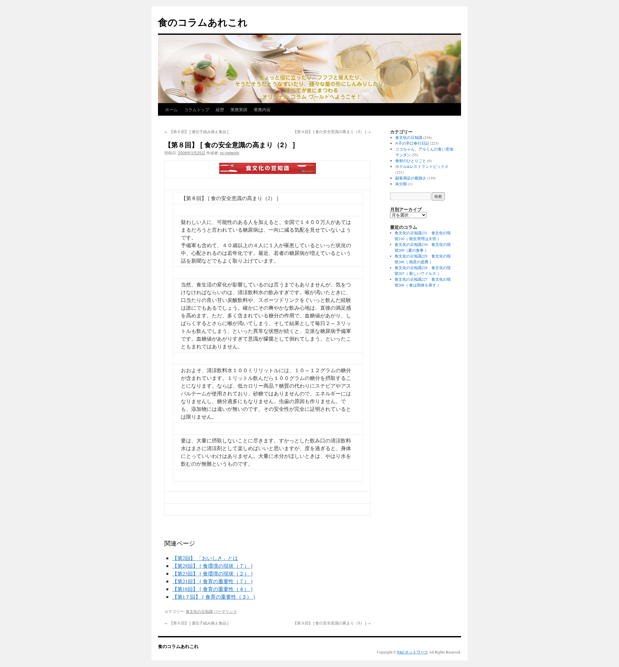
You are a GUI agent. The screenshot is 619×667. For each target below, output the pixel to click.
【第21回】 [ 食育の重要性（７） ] (212, 581)
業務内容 (262, 109)
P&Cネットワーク (412, 651)
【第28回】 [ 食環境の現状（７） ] (212, 565)
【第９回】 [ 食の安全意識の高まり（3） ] (332, 131)
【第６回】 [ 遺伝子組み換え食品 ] (196, 131)
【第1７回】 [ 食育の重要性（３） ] (213, 596)
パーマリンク (225, 611)
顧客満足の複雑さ (410, 177)
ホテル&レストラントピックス (421, 166)
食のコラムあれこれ (203, 22)
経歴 (220, 109)
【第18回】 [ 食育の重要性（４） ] (212, 588)
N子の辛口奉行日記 (412, 143)
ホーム (171, 109)
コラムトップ (196, 109)
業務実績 (239, 109)
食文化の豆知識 (199, 611)
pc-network (229, 152)
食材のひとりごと (410, 160)
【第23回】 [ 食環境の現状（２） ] (212, 573)
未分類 (401, 183)
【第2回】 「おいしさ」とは (205, 558)
